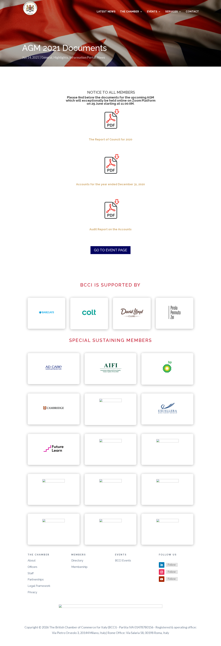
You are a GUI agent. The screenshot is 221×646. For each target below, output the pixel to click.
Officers (32, 567)
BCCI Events (123, 560)
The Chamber (129, 11)
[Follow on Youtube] (161, 579)
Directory (77, 560)
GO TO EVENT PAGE (110, 250)
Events (152, 11)
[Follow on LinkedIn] (161, 565)
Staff (31, 573)
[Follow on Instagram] (161, 572)
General (46, 57)
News (101, 57)
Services (171, 11)
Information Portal (82, 57)
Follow (172, 564)
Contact (192, 11)
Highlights (61, 57)
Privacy (32, 592)
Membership (79, 567)
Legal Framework (39, 586)
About (32, 560)
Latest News (106, 11)
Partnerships (36, 579)
